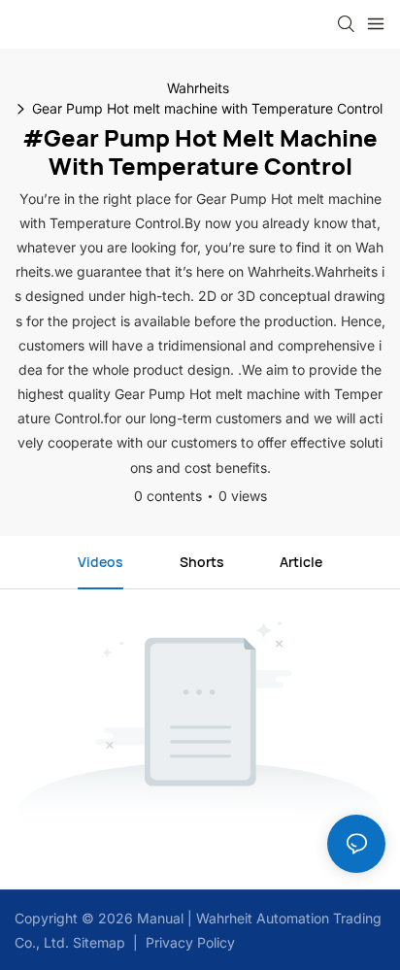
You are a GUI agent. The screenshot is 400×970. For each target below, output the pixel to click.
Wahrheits (198, 88)
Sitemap (97, 942)
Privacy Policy (190, 942)
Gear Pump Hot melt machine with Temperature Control (207, 108)
